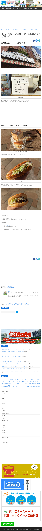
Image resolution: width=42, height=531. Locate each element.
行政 (4, 440)
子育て (10, 383)
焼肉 (3, 386)
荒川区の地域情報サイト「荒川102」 (13, 529)
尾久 (14, 383)
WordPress (37, 529)
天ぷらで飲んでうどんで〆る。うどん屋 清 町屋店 (10, 358)
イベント (19, 379)
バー (11, 381)
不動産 (4, 410)
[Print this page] (39, 41)
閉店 (16, 287)
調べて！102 (5, 442)
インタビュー (5, 396)
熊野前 (5, 386)
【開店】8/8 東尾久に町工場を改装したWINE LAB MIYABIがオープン (14, 368)
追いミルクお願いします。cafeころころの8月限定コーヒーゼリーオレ (14, 363)
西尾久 (30, 386)
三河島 (36, 381)
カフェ (24, 379)
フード (14, 381)
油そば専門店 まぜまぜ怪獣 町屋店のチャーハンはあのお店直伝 (13, 351)
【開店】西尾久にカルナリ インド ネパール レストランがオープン (13, 349)
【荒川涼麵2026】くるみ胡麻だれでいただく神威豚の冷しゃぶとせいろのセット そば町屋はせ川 (18, 371)
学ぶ (4, 418)
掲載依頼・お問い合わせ (28, 8)
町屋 (8, 386)
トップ (3, 8)
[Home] (6, 11)
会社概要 (35, 8)
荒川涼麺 (26, 386)
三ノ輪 (29, 381)
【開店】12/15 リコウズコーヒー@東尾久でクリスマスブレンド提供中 (17, 304)
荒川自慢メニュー (6, 437)
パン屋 (6, 287)
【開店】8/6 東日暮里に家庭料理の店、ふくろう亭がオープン (12, 361)
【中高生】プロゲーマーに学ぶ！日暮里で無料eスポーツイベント (18, 303)
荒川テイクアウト (18, 386)
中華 (39, 381)
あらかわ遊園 (10, 379)
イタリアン (15, 379)
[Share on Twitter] (36, 41)
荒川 (11, 386)
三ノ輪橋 (33, 381)
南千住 (4, 383)
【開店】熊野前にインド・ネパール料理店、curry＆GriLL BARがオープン (14, 366)
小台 (12, 383)
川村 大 (9, 291)
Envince (27, 529)
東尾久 (33, 383)
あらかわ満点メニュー (4, 379)
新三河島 (26, 383)
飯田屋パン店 (8, 225)
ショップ (7, 286)
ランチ (21, 381)
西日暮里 (34, 386)
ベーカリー (10, 287)
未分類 (4, 425)
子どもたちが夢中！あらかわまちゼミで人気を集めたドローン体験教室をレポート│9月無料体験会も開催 (19, 29)
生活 (4, 432)
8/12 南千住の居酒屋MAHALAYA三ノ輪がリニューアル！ (11, 356)
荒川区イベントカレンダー (10, 8)
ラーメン (25, 381)
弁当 (20, 383)
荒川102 (14, 386)
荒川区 (23, 386)
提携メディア (5, 420)
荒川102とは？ (19, 8)
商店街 (7, 383)
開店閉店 (10, 286)
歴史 (2, 386)
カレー (27, 379)
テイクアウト (7, 381)
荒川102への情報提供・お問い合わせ (7, 31)
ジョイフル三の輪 (35, 379)
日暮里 (29, 383)
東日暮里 (13, 287)
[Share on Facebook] (34, 41)
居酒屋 (17, 383)
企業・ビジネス (6, 413)
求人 (4, 430)
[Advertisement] (21, 21)
